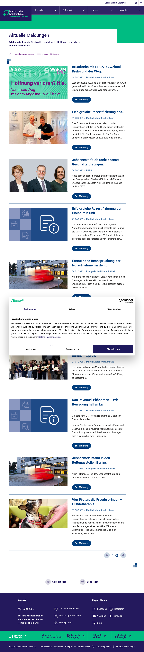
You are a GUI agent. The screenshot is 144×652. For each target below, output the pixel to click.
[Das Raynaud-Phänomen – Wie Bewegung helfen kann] (38, 415)
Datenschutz (46, 647)
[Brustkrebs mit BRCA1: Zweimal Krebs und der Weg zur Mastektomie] (38, 82)
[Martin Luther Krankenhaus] (15, 13)
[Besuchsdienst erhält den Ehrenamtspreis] (38, 364)
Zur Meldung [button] (81, 99)
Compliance (70, 647)
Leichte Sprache (103, 647)
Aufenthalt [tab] (67, 10)
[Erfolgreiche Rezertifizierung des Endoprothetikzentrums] (38, 127)
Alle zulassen (113, 349)
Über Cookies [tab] (114, 309)
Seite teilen (92, 582)
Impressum (58, 647)
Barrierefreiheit (83, 647)
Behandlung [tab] (40, 10)
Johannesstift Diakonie (115, 3)
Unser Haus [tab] (124, 10)
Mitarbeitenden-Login (125, 647)
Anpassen (70, 349)
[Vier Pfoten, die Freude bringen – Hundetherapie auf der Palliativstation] (38, 513)
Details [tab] (72, 309)
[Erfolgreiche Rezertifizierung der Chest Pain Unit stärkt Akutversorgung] (38, 224)
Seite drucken (59, 582)
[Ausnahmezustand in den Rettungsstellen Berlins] (38, 471)
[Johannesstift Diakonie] (21, 636)
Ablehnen (31, 349)
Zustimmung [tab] (30, 309)
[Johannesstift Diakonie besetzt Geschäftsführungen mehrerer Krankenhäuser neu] (38, 175)
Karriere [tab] (94, 10)
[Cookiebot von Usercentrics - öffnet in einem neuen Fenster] (121, 301)
